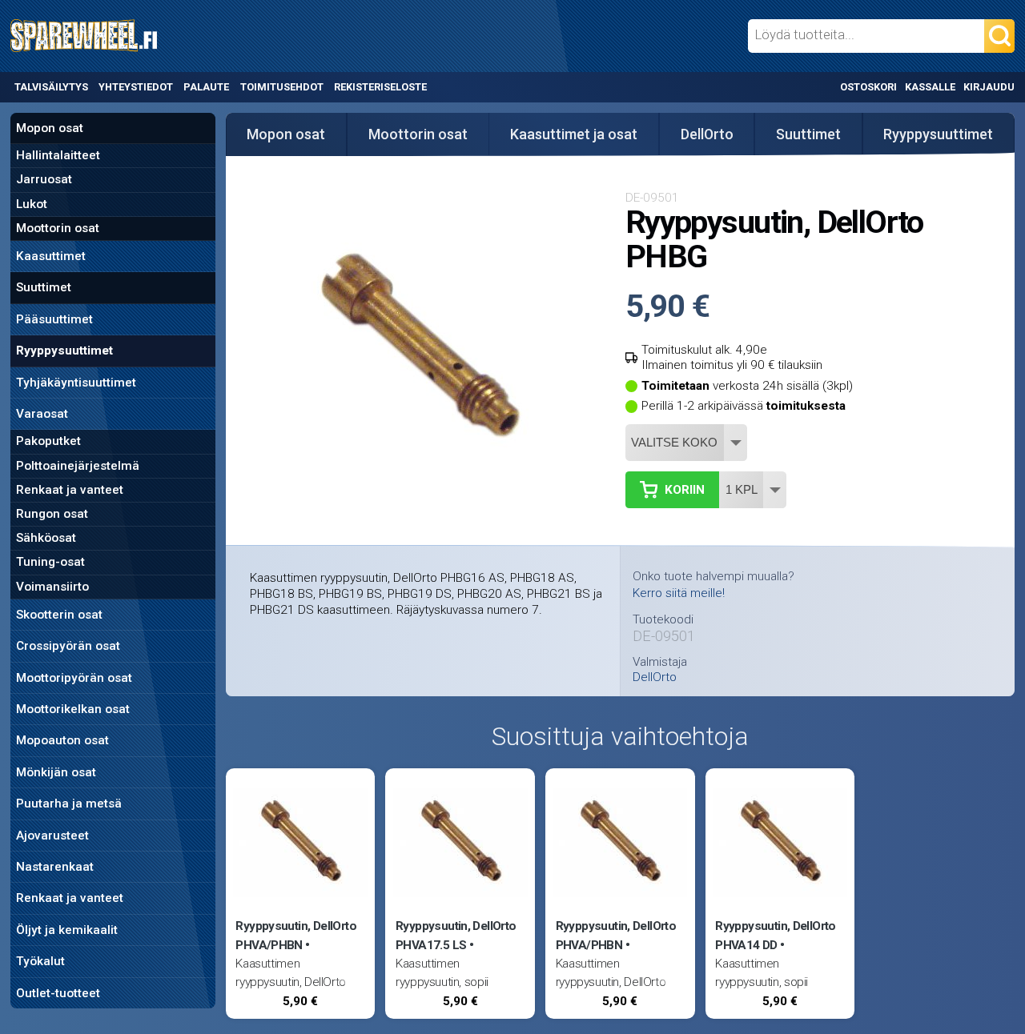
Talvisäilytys (51, 87)
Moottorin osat (57, 228)
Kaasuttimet (51, 256)
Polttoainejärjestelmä (77, 466)
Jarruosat (44, 179)
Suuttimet (43, 287)
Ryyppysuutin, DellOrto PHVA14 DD (775, 935)
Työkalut (40, 961)
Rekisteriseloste (380, 87)
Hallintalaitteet (58, 155)
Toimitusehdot (282, 87)
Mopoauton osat (62, 740)
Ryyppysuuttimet (64, 350)
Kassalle (930, 87)
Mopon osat (49, 128)
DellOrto (707, 134)
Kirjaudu (989, 87)
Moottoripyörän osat (74, 678)
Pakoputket (48, 441)
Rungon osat (52, 514)
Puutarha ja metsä (69, 803)
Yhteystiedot (135, 87)
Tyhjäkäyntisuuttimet (76, 382)
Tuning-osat (50, 562)
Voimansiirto (52, 586)
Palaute (206, 87)
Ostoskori (868, 87)
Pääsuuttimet (54, 319)
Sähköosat (46, 538)
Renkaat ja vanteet (69, 490)
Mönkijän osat (56, 772)
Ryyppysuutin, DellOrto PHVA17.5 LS (456, 935)
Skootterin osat (59, 614)
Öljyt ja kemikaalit (67, 930)
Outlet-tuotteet (58, 993)
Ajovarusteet (52, 835)
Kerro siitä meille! (679, 593)
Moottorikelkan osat (73, 709)
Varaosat (42, 414)
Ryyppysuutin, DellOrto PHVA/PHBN (295, 935)
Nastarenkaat (55, 867)
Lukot (31, 204)
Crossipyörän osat (68, 646)
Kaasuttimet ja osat (573, 134)
